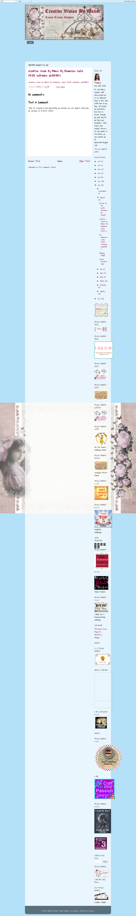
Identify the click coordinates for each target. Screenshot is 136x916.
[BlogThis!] (59, 87)
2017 (99, 165)
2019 (99, 161)
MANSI (98, 83)
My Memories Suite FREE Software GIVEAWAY (103, 242)
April (102, 277)
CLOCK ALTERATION (103, 262)
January (102, 291)
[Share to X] (60, 87)
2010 (99, 298)
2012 (99, 181)
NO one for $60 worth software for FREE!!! (103, 209)
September (102, 191)
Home (30, 42)
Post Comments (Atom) (47, 167)
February (103, 285)
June (102, 273)
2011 (99, 185)
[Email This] (57, 87)
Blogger (91, 911)
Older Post (84, 161)
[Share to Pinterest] (64, 87)
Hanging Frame (102, 254)
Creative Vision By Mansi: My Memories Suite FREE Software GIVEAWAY (55, 73)
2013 (99, 177)
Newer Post (34, 161)
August (102, 197)
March (102, 281)
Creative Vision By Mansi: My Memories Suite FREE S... (103, 225)
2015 (99, 169)
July (101, 269)
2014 (99, 173)
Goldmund (75, 911)
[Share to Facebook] (62, 87)
